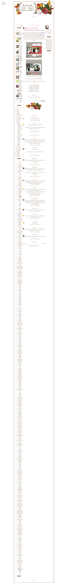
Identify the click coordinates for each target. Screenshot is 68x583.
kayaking (20, 374)
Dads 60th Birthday (20, 267)
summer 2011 (20, 526)
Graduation (19, 343)
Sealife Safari (20, 483)
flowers (20, 326)
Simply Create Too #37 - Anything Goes (34, 91)
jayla (19, 367)
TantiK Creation (34, 158)
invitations (19, 366)
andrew (20, 178)
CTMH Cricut (20, 257)
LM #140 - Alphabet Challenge (18, 132)
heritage (20, 355)
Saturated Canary (19, 90)
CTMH (20, 256)
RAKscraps (19, 461)
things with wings (20, 544)
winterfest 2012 (20, 568)
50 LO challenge (20, 167)
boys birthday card (19, 218)
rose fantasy (19, 469)
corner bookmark (20, 253)
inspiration (19, 365)
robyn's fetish (20, 467)
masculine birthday (19, 398)
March (18, 147)
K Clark (34, 221)
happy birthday (20, 351)
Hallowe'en (19, 348)
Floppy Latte (19, 320)
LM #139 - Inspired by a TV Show (20, 135)
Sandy (19, 50)
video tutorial (20, 558)
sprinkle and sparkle (20, 505)
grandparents (20, 346)
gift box (20, 335)
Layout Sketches (20, 382)
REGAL (20, 465)
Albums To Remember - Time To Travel (20, 172)
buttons (20, 226)
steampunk (19, 515)
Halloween (20, 349)
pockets (20, 447)
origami (20, 424)
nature (20, 418)
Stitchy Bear (20, 516)
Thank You (19, 540)
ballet (20, 202)
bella (19, 207)
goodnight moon (20, 341)
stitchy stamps (20, 517)
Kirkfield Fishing (20, 378)
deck (19, 270)
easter (20, 298)
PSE (20, 456)
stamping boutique (19, 511)
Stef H (34, 123)
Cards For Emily (20, 230)
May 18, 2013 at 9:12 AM (35, 218)
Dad (19, 265)
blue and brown (20, 216)
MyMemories (20, 416)
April (18, 146)
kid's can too (19, 377)
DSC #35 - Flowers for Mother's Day (19, 138)
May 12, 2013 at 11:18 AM (34, 120)
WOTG (20, 571)
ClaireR (34, 187)
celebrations (19, 234)
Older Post (43, 243)
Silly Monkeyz (20, 488)
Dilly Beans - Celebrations (34, 89)
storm (20, 518)
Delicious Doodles (19, 271)
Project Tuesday (20, 454)
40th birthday (20, 166)
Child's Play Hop (20, 237)
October (19, 117)
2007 (20, 162)
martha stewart (20, 397)
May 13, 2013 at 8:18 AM (35, 155)
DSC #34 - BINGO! (19, 145)
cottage (20, 254)
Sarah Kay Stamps (19, 472)
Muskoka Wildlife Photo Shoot (20, 413)
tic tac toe (20, 547)
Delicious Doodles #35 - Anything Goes (34, 88)
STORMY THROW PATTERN (20, 59)
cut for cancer (20, 262)
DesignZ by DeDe (19, 272)
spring (20, 498)
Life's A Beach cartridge (20, 386)
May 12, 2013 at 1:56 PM (35, 135)
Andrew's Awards (19, 186)
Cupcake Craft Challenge (20, 259)
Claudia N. (34, 147)
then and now (20, 543)
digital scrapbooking (19, 282)
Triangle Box (20, 553)
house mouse (20, 363)
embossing (19, 303)
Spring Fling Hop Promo (20, 502)
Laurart (34, 227)
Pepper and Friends (20, 435)
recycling (20, 464)
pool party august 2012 (20, 452)
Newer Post (24, 243)
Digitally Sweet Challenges (20, 284)
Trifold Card (19, 554)
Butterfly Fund (20, 225)
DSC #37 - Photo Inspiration (19, 130)
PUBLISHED (20, 457)
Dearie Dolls (20, 269)
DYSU (20, 296)
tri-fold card (19, 552)
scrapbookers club (20, 479)
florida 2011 (19, 321)
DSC (20, 291)
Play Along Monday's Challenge (20, 445)
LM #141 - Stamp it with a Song (20, 127)
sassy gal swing (20, 473)
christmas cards (20, 246)
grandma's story (20, 345)
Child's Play (19, 236)
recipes (20, 463)
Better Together (21, 63)
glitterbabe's (19, 62)
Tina (19, 32)
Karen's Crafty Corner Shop (20, 372)
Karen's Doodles (20, 373)
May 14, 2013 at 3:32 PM (35, 176)
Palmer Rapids (20, 429)
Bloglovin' (18, 140)
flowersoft (20, 327)
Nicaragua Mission (19, 419)
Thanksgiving (20, 541)
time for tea (19, 550)
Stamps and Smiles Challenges (19, 514)
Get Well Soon (20, 333)
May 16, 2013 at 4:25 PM (35, 211)
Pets (19, 437)
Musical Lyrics (20, 410)
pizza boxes (19, 442)
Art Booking (20, 190)
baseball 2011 (20, 205)
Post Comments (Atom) (36, 245)
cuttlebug (20, 264)
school (20, 476)
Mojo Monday (20, 405)
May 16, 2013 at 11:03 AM (34, 205)
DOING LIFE (19, 58)
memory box (19, 401)
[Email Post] (40, 100)
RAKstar (20, 462)
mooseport (19, 406)
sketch (20, 492)
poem (20, 448)
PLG (19, 446)
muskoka (20, 411)
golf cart (20, 340)
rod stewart (19, 468)
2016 (17, 109)
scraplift (20, 480)
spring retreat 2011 (19, 503)
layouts (20, 383)
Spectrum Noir (20, 497)
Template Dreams (20, 539)
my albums (19, 415)
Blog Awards (20, 215)
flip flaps (20, 319)
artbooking (19, 192)
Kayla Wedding (20, 375)
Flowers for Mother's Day (19, 125)
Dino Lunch (19, 285)
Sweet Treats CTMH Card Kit (20, 535)
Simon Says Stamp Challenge (19, 490)
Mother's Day (20, 408)
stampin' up (19, 507)
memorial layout (20, 399)
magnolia (20, 393)
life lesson (20, 384)
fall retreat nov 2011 (20, 308)
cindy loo (20, 247)
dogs (19, 288)
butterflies (19, 224)
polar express (20, 449)
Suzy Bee (20, 533)
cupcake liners (20, 260)
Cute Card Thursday (20, 263)
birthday (20, 212)
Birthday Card (20, 213)
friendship (19, 331)
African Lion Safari (20, 170)
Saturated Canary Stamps (19, 92)
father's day (19, 311)
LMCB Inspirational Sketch (20, 390)
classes (20, 249)
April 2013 (19, 189)
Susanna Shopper (19, 532)
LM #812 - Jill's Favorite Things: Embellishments (19, 41)
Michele (19, 84)
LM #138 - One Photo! (19, 142)
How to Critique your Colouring (21, 73)
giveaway (20, 339)
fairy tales (20, 306)
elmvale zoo (19, 302)
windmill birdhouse (19, 563)
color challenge (20, 251)
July (18, 120)
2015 (17, 110)
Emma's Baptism (20, 304)
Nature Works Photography (19, 93)
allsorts (20, 176)
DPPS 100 (19, 289)
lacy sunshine (20, 379)
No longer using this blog (19, 56)
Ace (19, 169)
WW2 (20, 572)
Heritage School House (20, 357)
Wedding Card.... (21, 68)
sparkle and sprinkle (20, 495)
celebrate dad (20, 233)
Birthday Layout (20, 214)
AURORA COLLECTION (20, 197)
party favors (19, 434)
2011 (17, 152)
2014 (17, 112)
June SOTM (19, 368)
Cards (20, 229)
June (18, 122)
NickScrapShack (34, 166)
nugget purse (20, 421)
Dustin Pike (19, 294)
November (19, 115)
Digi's (20, 278)
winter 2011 (19, 565)
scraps (20, 482)
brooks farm (19, 220)
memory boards (20, 400)
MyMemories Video (19, 417)
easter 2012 (19, 300)
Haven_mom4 (34, 208)
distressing (19, 287)
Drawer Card (20, 290)
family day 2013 (20, 310)
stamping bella (20, 510)
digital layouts (20, 281)
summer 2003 (20, 523)
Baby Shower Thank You (20, 200)
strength (20, 520)
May (18, 123)
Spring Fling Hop (20, 500)
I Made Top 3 (20, 364)
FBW (20, 313)
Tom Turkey (19, 551)
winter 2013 (19, 566)
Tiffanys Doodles (20, 549)
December (19, 114)
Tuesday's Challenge (19, 555)
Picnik (20, 439)
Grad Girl (20, 342)
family (20, 309)
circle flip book (20, 248)
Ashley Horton (20, 195)
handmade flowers (19, 350)
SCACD (20, 475)
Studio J (20, 521)
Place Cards (19, 443)
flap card (20, 316)
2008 (17, 156)
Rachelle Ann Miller (20, 459)
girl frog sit (19, 338)
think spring (19, 545)
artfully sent (19, 193)
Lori (19, 44)
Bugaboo (20, 223)
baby (19, 198)
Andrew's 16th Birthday (20, 184)
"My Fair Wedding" (40, 35)
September (19, 118)
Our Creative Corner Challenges (20, 426)
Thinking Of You (20, 546)
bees (19, 206)
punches (20, 458)
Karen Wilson (49, 29)
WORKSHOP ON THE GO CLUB (20, 570)
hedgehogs (19, 353)
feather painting (20, 314)
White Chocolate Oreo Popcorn (20, 562)
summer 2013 (20, 527)
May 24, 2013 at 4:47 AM (34, 238)
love (19, 391)
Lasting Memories (19, 380)
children (20, 238)
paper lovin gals (20, 431)
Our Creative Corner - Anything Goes (34, 86)
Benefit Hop (19, 208)
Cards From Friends (20, 231)
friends (20, 330)
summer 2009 (20, 525)
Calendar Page (20, 227)
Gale (34, 179)
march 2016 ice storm (20, 395)
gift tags (20, 336)
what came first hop (19, 560)
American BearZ (20, 177)
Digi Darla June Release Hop (20, 275)
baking (20, 201)
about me (20, 168)
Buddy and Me (20, 221)
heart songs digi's (20, 352)
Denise (19, 75)
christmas (20, 240)
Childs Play (19, 239)
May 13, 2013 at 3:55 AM (34, 144)
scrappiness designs (19, 481)
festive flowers (20, 315)
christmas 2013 (20, 244)
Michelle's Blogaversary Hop (19, 403)
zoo (19, 573)
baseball (20, 204)
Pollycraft (20, 450)
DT (19, 292)
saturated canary (20, 474)
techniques (19, 538)
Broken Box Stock (19, 219)
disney (20, 286)
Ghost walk (19, 334)
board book (19, 217)
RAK (20, 460)
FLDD (20, 317)
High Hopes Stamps (20, 359)
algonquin (20, 174)
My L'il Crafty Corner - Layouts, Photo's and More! (27, 7)
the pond (20, 542)
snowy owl (20, 494)
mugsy (20, 409)
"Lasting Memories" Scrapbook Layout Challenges (19, 38)
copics (20, 252)
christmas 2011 (20, 241)
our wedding (19, 428)
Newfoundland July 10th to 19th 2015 (20, 95)
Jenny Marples (34, 234)
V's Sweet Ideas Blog (19, 97)
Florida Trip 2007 (19, 324)
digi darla (20, 273)
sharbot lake (19, 485)
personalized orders (19, 436)
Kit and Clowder (19, 70)
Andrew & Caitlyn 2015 (19, 180)
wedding (20, 559)
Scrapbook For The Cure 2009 (19, 478)
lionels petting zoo (20, 388)
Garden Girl (19, 332)
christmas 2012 (20, 243)
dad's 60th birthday (20, 266)
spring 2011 (19, 499)
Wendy (19, 79)
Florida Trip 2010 (19, 325)
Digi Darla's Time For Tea (20, 277)
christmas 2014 (20, 245)
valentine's (19, 557)
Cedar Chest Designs (20, 232)
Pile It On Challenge (20, 440)
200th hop (19, 163)
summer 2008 (20, 524)
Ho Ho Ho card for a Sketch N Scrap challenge (20, 34)
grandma (20, 344)
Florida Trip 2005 (19, 323)
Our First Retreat (19, 427)
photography (19, 438)
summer (20, 522)
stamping (20, 508)
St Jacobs (20, 506)
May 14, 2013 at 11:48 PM (35, 184)
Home (34, 243)
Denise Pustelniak (34, 117)
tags (19, 536)
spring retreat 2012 (20, 504)
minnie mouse (20, 404)
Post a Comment (34, 241)
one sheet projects (19, 423)
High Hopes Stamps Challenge (20, 361)
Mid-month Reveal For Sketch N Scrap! (20, 82)
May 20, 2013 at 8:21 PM (34, 224)
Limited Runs (20, 387)
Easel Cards (19, 297)
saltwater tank (20, 470)
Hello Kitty (19, 354)
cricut (20, 255)
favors (20, 312)
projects (20, 455)
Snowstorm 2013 (20, 493)
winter (20, 564)
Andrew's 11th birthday (20, 182)
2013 (17, 113)
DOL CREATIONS (19, 66)
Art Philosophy (20, 191)
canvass (20, 228)
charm (20, 235)
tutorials (20, 556)
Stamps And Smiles (20, 512)
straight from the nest (20, 519)
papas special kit (20, 430)
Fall (19, 307)
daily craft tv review (19, 268)
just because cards (19, 369)
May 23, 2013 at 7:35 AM (34, 231)
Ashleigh (20, 194)
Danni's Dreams (19, 56)
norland (20, 420)
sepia (20, 484)
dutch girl (20, 295)
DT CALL (19, 293)
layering (20, 381)
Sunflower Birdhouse (20, 528)
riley (19, 466)
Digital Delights (20, 279)
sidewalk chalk (20, 487)
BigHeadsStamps (20, 209)
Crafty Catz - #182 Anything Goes (34, 87)
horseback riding (20, 362)
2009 (17, 155)
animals (20, 187)
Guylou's (20, 347)
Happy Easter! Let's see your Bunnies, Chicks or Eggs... (19, 87)
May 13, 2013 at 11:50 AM (34, 164)
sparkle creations (20, 496)
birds (20, 211)
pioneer (20, 441)
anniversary (19, 188)
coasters (20, 250)
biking (20, 210)
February (19, 148)
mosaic (20, 407)
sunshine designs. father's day (20, 531)
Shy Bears (19, 486)
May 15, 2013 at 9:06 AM (34, 195)
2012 (17, 151)
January (19, 150)
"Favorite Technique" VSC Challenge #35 (20, 100)
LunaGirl (20, 392)
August (19, 119)
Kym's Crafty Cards (34, 198)
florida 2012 (19, 322)
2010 (17, 153)
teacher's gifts (20, 537)
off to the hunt (20, 422)
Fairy (20, 305)
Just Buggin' (20, 370)
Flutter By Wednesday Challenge (20, 329)
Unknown (34, 214)
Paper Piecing (21, 77)
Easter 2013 (19, 301)
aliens (20, 175)
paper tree (19, 432)
